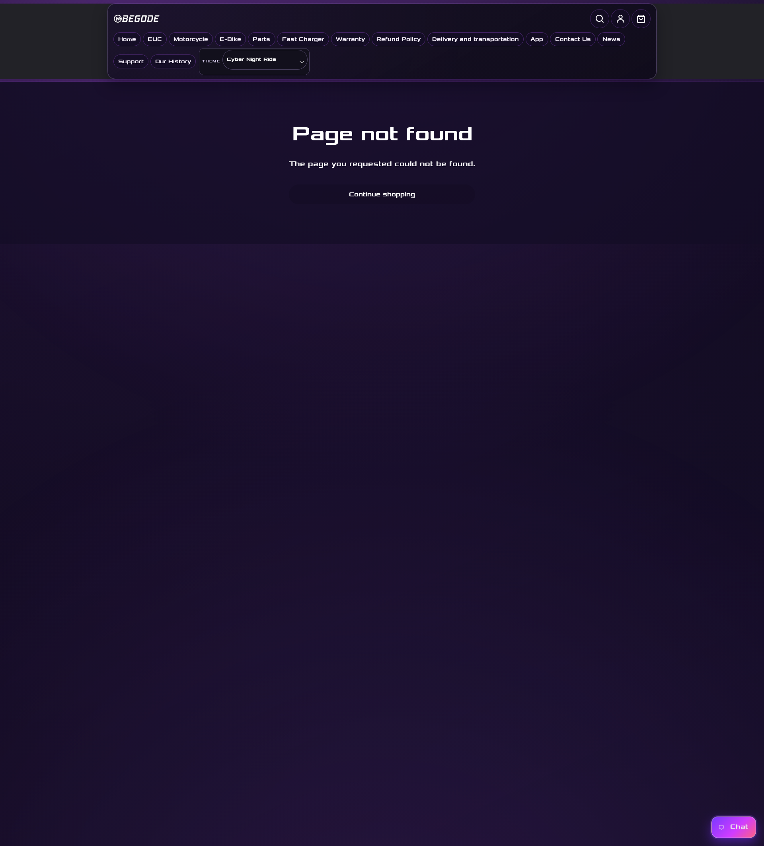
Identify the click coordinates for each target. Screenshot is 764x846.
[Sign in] (620, 18)
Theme (211, 61)
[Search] (599, 18)
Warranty (350, 39)
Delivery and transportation (475, 39)
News (611, 39)
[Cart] (641, 18)
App (536, 39)
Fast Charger (303, 39)
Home (127, 39)
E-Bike (230, 39)
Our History (173, 61)
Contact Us (573, 39)
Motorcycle (190, 39)
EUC (155, 39)
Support (131, 61)
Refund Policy (398, 39)
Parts (261, 39)
